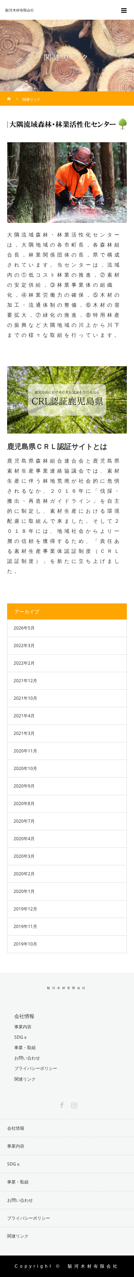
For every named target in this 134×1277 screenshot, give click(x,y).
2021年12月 (25, 681)
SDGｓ (21, 1037)
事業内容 (22, 1027)
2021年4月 (24, 716)
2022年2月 (24, 663)
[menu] (124, 10)
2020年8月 (24, 803)
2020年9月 (24, 786)
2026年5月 (24, 628)
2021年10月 (25, 698)
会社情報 (24, 1016)
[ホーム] (9, 94)
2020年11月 (25, 751)
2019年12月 (25, 909)
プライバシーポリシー (35, 1068)
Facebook (61, 1104)
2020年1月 (24, 891)
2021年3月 (24, 733)
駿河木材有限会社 (67, 988)
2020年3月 (24, 856)
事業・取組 (25, 1047)
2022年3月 (24, 645)
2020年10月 (25, 768)
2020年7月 (24, 821)
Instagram (73, 1104)
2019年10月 (25, 944)
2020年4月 (24, 839)
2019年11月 (25, 926)
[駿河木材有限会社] (56, 10)
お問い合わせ (27, 1058)
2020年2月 (24, 874)
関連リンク (25, 1079)
